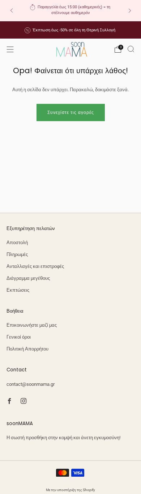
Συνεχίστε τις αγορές (70, 112)
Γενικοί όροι (19, 337)
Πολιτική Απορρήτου (27, 349)
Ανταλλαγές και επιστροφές (35, 266)
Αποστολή (17, 242)
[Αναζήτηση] (130, 49)
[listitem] (70, 10)
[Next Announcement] (129, 10)
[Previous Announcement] (11, 10)
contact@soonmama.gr (31, 384)
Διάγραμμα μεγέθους (28, 278)
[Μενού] (10, 49)
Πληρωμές (17, 254)
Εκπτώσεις (18, 290)
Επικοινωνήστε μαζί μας (32, 325)
